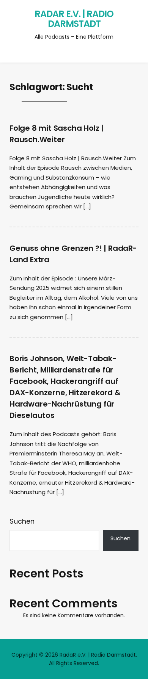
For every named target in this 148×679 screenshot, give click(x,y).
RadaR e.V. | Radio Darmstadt (74, 19)
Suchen (22, 521)
